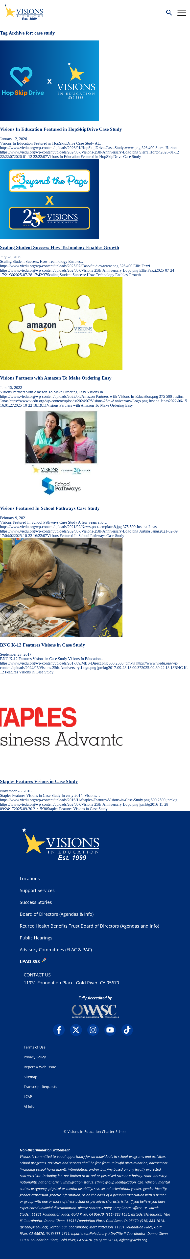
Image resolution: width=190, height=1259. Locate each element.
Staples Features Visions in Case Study (39, 781)
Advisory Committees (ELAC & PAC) (56, 950)
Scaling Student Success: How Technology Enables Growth (59, 247)
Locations (30, 878)
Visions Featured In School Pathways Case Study (50, 508)
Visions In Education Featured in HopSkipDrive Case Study (61, 129)
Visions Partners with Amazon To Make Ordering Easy (56, 378)
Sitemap (30, 1076)
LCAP (28, 1096)
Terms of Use (35, 1047)
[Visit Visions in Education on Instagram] (95, 1030)
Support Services (37, 890)
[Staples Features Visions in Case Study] (61, 772)
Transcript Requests (40, 1086)
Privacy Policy (35, 1057)
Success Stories (36, 902)
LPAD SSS (30, 961)
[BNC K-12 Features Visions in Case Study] (61, 635)
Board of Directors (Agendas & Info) (57, 914)
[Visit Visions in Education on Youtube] (112, 1030)
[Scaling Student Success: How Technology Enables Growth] (49, 238)
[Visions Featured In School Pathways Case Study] (61, 499)
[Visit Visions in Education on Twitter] (78, 1030)
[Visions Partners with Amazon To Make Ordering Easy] (61, 368)
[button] (169, 13)
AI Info (29, 1106)
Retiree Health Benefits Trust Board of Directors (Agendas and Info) (89, 926)
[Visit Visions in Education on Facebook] (61, 1030)
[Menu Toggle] (181, 13)
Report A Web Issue (40, 1067)
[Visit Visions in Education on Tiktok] (129, 1030)
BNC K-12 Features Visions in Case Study (42, 645)
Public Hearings (36, 938)
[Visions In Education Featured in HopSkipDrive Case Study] (49, 119)
